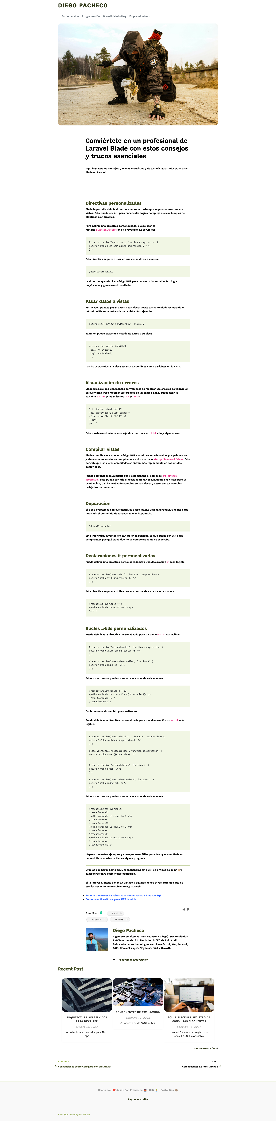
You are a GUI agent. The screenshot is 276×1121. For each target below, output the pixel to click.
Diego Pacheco (83, 6)
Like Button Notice (202, 1048)
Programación (91, 16)
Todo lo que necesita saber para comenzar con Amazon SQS (123, 895)
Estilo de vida (70, 16)
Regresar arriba (138, 1099)
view (215, 1048)
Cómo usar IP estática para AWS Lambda (111, 899)
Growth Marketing (114, 16)
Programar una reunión (133, 960)
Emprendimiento (139, 16)
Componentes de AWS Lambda (138, 1012)
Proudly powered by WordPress (74, 1114)
